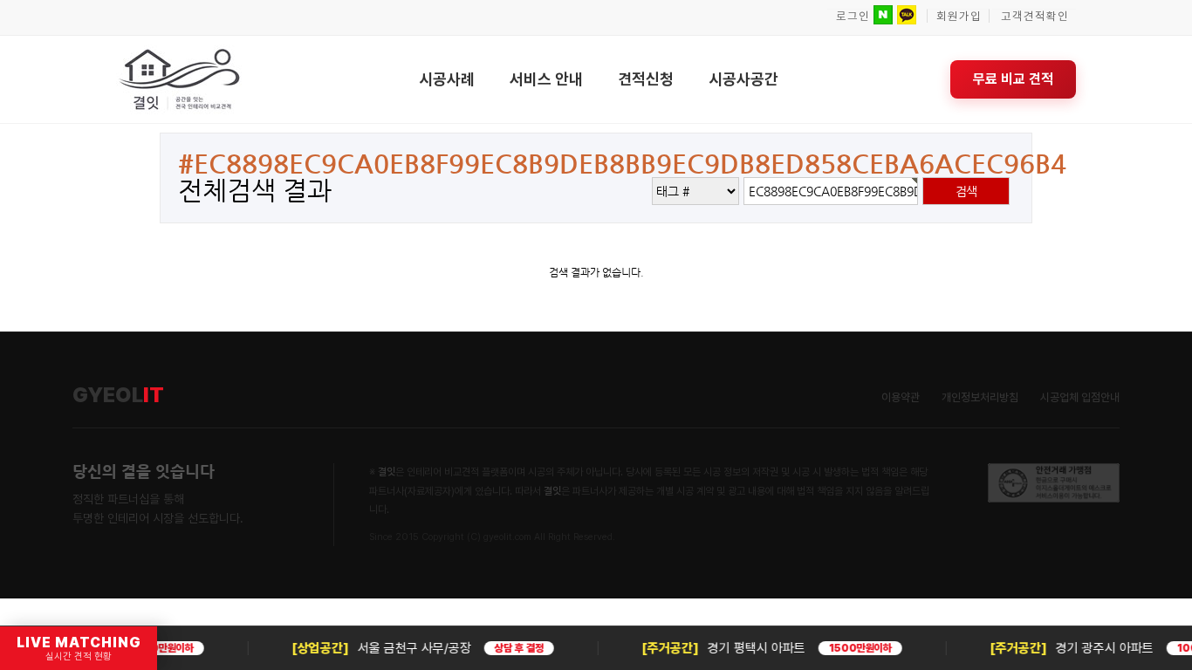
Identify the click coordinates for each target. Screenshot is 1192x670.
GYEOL (118, 395)
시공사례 (447, 79)
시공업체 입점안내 (1080, 397)
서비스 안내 (546, 79)
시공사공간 (743, 79)
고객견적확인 (1035, 16)
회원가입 (959, 16)
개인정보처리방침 (980, 397)
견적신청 (646, 79)
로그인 (853, 16)
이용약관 (900, 397)
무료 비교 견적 (1013, 79)
